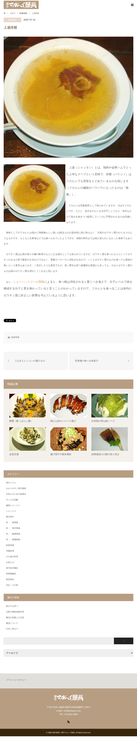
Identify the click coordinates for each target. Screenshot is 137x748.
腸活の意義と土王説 (15, 617)
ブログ (12, 13)
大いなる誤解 (12, 500)
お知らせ (10, 562)
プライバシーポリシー (16, 680)
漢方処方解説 (12, 568)
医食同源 (13, 20)
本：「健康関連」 (14, 534)
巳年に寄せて (12, 629)
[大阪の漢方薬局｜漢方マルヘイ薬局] (21, 5)
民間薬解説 (11, 574)
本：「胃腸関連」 (14, 539)
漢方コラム (11, 482)
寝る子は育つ (12, 606)
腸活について (12, 623)
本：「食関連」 (13, 522)
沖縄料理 (10, 551)
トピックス (11, 511)
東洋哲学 (10, 517)
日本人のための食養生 (16, 494)
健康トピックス (13, 505)
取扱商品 (10, 579)
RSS (68, 721)
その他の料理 (12, 556)
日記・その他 (12, 585)
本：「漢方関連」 (14, 528)
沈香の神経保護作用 (15, 612)
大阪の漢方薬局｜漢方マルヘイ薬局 (61, 732)
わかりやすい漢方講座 (16, 488)
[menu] (132, 5)
